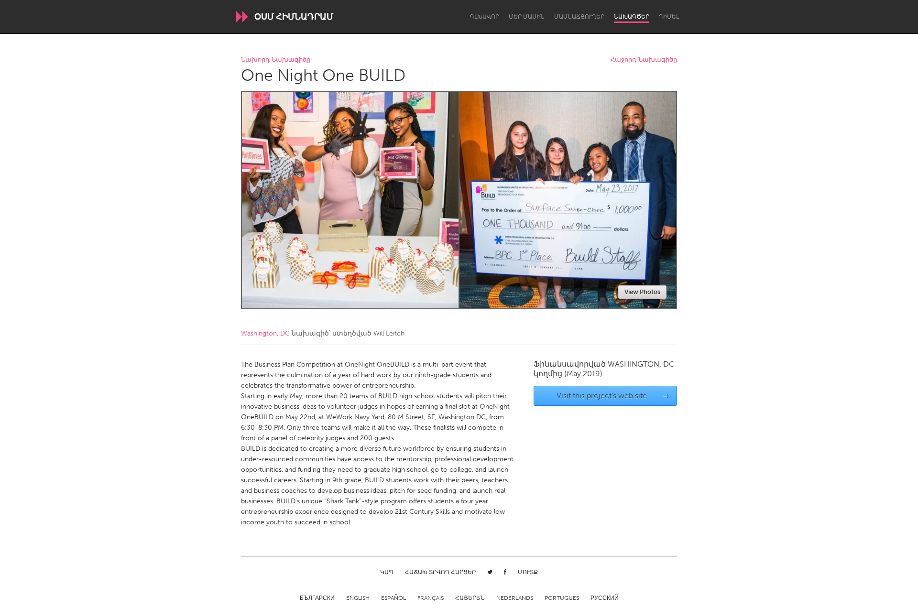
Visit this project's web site (613, 395)
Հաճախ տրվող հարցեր (440, 572)
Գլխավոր (484, 16)
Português (562, 598)
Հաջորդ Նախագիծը (644, 60)
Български (317, 598)
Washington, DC (265, 333)
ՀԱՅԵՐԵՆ (470, 598)
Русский (604, 598)
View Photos (642, 291)
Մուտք (528, 572)
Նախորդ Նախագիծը (275, 60)
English (358, 598)
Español (393, 598)
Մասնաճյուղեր (579, 16)
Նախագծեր (631, 16)
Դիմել (669, 16)
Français (430, 598)
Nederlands (514, 598)
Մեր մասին (527, 16)
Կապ (386, 572)
